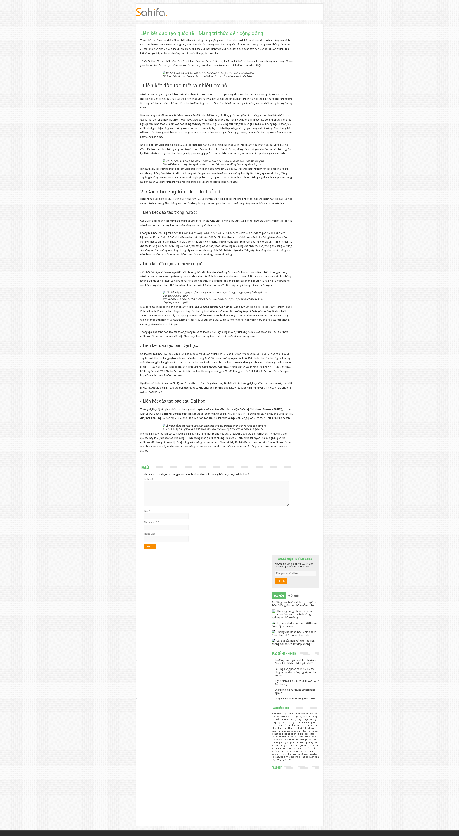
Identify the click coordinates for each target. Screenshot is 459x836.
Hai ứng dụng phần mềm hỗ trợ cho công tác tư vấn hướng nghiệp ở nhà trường (294, 614)
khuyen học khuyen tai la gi (289, 728)
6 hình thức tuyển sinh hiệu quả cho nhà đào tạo (294, 714)
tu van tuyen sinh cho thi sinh (300, 748)
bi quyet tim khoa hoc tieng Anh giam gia (290, 716)
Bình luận (149, 479)
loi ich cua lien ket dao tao (302, 734)
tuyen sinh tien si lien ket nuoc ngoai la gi (299, 754)
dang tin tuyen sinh (305, 719)
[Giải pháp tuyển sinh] (151, 11)
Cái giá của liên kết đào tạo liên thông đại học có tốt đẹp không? (293, 642)
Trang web (149, 533)
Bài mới (278, 595)
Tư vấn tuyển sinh (280, 757)
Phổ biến (293, 595)
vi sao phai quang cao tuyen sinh (304, 757)
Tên (147, 511)
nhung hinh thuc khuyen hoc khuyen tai (290, 737)
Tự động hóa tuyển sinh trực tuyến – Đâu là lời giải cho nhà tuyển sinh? (294, 604)
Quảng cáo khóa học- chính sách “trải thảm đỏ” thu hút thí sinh (294, 633)
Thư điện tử (151, 522)
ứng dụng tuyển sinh (281, 760)
